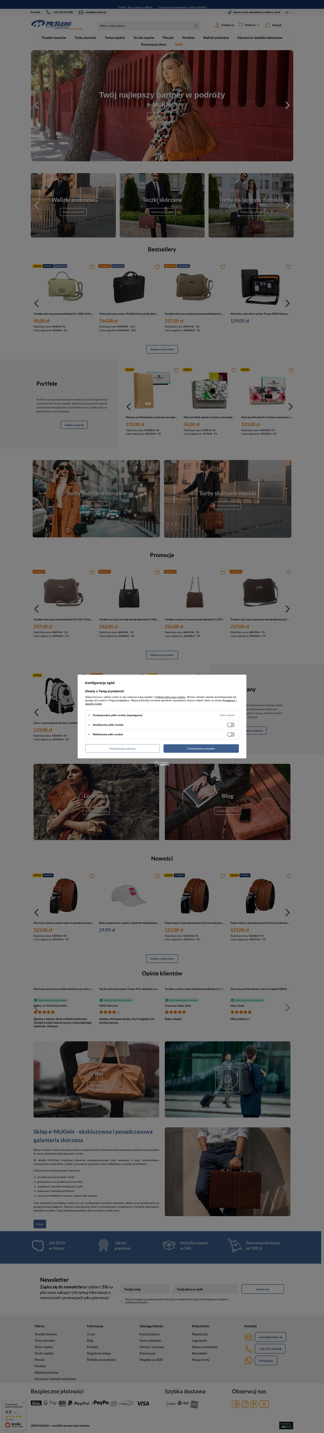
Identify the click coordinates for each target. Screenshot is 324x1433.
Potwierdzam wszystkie (201, 748)
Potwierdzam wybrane (122, 748)
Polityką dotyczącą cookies (170, 697)
